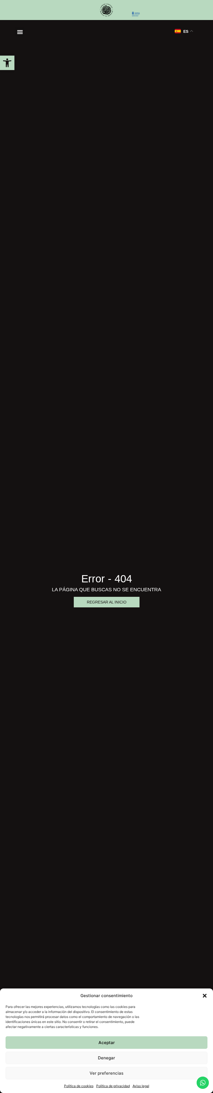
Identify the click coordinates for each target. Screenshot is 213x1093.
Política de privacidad (113, 1086)
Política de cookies (78, 1086)
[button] (7, 63)
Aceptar (106, 1042)
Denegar (106, 1057)
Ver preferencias (106, 1073)
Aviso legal (141, 1086)
